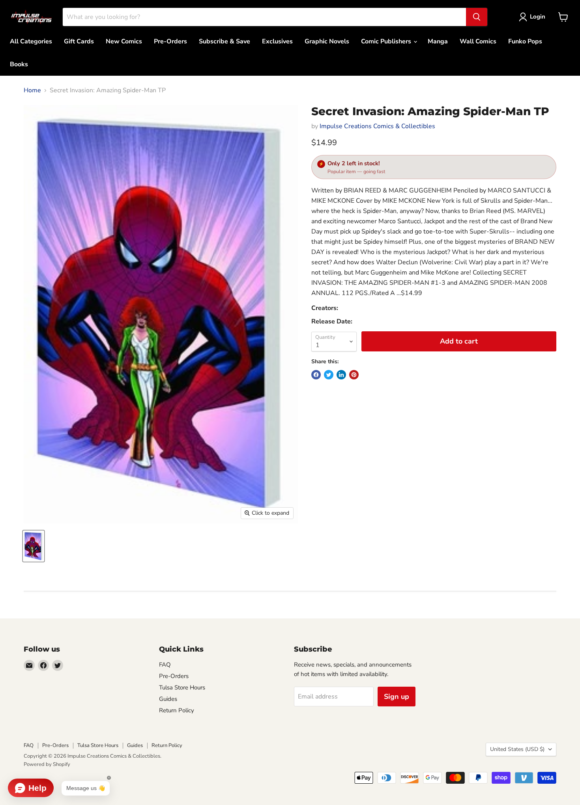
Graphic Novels (327, 41)
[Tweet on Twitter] (328, 374)
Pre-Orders (170, 41)
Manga (438, 41)
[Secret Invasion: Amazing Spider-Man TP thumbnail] (33, 546)
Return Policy (176, 710)
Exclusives (277, 41)
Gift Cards (79, 41)
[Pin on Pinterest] (354, 374)
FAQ (165, 665)
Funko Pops (525, 41)
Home (32, 90)
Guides (168, 699)
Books (19, 64)
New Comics (124, 41)
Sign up (396, 696)
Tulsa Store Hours (182, 687)
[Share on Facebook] (316, 374)
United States (517, 749)
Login (537, 17)
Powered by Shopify (47, 764)
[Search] (476, 17)
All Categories (31, 41)
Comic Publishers (387, 41)
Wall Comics (478, 41)
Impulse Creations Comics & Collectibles (377, 126)
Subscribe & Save (224, 41)
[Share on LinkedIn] (341, 374)
